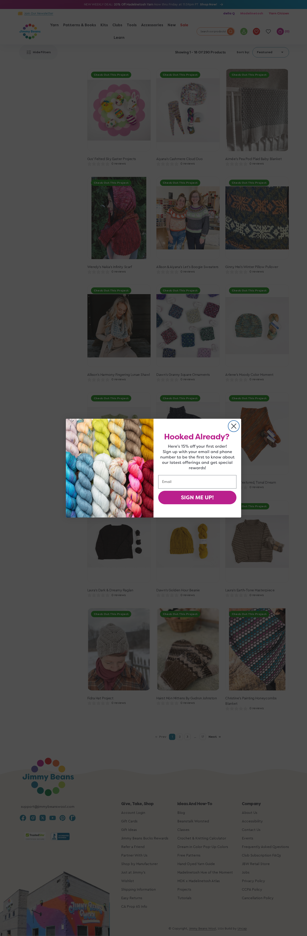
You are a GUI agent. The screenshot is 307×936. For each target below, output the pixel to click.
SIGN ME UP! (197, 497)
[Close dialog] (233, 426)
